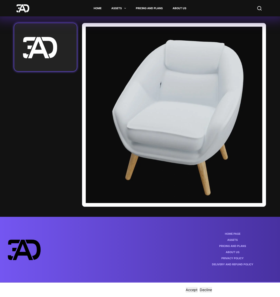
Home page (232, 233)
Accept (192, 290)
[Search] (259, 8)
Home (98, 8)
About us (179, 8)
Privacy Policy (232, 258)
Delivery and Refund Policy (232, 264)
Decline (206, 290)
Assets (116, 8)
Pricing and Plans (149, 8)
